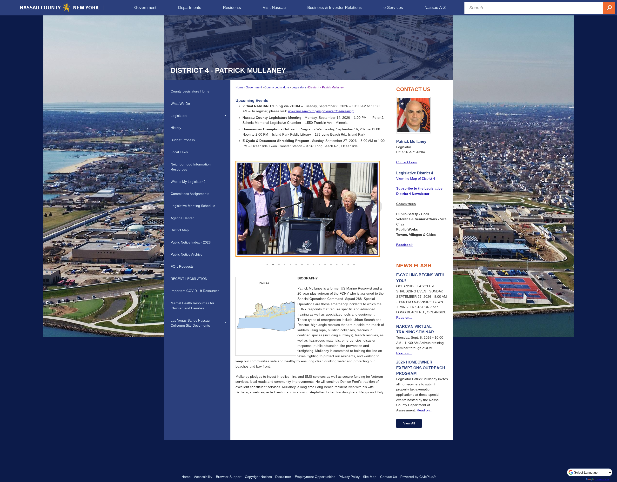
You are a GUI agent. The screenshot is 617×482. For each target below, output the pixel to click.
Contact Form (406, 162)
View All (409, 423)
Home (239, 87)
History (176, 128)
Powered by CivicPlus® (418, 477)
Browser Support (228, 477)
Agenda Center (182, 218)
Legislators (299, 87)
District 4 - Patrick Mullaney (326, 87)
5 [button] (290, 264)
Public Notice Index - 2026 (191, 242)
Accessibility (203, 477)
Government (254, 87)
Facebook (404, 245)
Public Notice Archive (186, 254)
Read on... (404, 317)
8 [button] (308, 264)
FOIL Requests (182, 266)
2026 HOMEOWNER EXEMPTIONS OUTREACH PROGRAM (420, 368)
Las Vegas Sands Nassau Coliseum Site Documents (190, 323)
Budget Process (183, 140)
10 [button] (319, 264)
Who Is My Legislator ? (188, 182)
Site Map (369, 477)
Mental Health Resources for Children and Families (192, 305)
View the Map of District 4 (415, 178)
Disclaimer (283, 477)
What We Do (180, 104)
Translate (602, 479)
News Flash (413, 266)
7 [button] (302, 264)
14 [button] (342, 264)
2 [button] (273, 264)
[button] (375, 210)
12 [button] (331, 264)
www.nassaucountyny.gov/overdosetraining (321, 111)
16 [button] (354, 264)
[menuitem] (145, 7)
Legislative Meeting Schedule (193, 206)
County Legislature (276, 87)
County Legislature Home (190, 91)
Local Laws (179, 152)
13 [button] (337, 264)
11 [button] (325, 264)
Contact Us (388, 477)
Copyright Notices (258, 477)
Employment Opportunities (315, 477)
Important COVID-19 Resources (195, 291)
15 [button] (348, 264)
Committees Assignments (190, 194)
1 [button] (267, 264)
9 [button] (313, 264)
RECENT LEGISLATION (189, 279)
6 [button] (296, 264)
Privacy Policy (349, 477)
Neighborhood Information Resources (191, 167)
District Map (180, 230)
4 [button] (285, 264)
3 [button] (279, 264)
